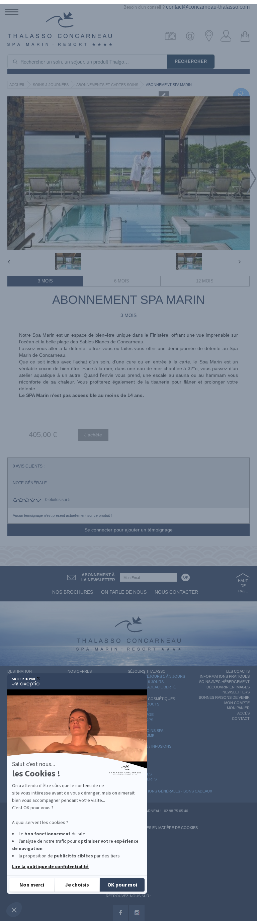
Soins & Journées (51, 85)
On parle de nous (124, 592)
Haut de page (243, 586)
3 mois (45, 280)
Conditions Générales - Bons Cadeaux (173, 791)
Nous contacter (176, 592)
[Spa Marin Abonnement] (68, 261)
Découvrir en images (228, 687)
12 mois (204, 280)
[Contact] (192, 36)
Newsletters (236, 692)
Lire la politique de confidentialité (50, 867)
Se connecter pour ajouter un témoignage (128, 529)
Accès (243, 713)
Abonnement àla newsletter (98, 577)
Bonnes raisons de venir (224, 697)
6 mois (121, 280)
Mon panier (238, 708)
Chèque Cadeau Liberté (152, 687)
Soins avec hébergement (224, 682)
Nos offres (80, 671)
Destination (19, 671)
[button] (14, 910)
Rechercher (191, 61)
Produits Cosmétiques (151, 699)
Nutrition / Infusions (149, 746)
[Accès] (210, 36)
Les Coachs (238, 671)
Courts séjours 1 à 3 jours (156, 676)
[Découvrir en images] (173, 36)
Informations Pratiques (225, 676)
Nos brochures (72, 592)
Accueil (17, 85)
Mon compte (237, 703)
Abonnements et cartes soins (107, 85)
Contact (241, 719)
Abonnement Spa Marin (169, 85)
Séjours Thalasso (147, 671)
